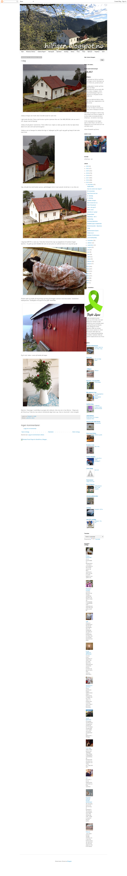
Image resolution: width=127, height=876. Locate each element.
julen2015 (28, 418)
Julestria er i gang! (92, 212)
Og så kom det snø (92, 193)
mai (89, 254)
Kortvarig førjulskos (92, 221)
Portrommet (89, 480)
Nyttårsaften (90, 186)
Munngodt (51, 51)
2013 (87, 269)
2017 (87, 178)
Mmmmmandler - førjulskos (94, 226)
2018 (87, 175)
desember (90, 184)
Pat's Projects (90, 484)
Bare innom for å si (92, 202)
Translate (97, 539)
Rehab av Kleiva (30, 51)
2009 (87, 278)
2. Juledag (90, 196)
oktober (90, 243)
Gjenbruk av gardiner (89, 686)
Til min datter (98, 382)
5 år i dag (88, 748)
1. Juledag (90, 198)
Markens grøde (98, 434)
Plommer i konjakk (88, 589)
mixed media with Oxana (93, 421)
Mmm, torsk (90, 209)
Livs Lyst (89, 357)
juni (89, 252)
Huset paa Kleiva (91, 433)
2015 (87, 182)
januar (89, 263)
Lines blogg (89, 468)
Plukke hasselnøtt (88, 556)
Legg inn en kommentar (30, 428)
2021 (87, 168)
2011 (87, 273)
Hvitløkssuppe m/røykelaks (94, 223)
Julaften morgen (91, 200)
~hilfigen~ (89, 369)
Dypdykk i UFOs (99, 509)
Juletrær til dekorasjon (93, 235)
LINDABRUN (90, 416)
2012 (87, 271)
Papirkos (97, 51)
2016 (87, 180)
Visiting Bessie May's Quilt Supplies (98, 487)
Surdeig (66, 51)
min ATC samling (91, 519)
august (89, 247)
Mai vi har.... (97, 446)
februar (90, 261)
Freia (78, 51)
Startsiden (51, 432)
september (91, 245)
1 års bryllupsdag (92, 237)
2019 (87, 173)
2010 (87, 276)
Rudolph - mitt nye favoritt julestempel (89, 800)
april (89, 256)
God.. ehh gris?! (91, 207)
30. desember (91, 191)
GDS (103, 51)
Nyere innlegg (25, 432)
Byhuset (90, 51)
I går (87, 621)
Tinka (83, 51)
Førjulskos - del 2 (92, 216)
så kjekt (88, 508)
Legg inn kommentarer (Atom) (36, 435)
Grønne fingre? (42, 51)
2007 (87, 283)
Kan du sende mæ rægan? (94, 189)
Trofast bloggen (90, 456)
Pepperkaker (90, 214)
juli (88, 249)
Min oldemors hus (91, 392)
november (90, 240)
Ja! (86, 778)
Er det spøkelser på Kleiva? (89, 653)
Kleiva (72, 51)
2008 (87, 280)
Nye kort (97, 470)
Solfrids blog (89, 404)
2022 (87, 166)
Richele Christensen (92, 345)
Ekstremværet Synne (93, 230)
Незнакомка (98, 423)
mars (89, 259)
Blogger (69, 861)
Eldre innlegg (76, 432)
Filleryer (97, 370)
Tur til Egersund (88, 719)
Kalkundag (90, 219)
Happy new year (90, 481)
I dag (88, 228)
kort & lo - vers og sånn (93, 380)
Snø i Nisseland (91, 205)
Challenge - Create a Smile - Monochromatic (98, 407)
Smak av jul (90, 233)
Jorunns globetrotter (92, 496)
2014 (87, 266)
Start (22, 51)
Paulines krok (90, 445)
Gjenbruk (58, 51)
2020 (87, 171)
